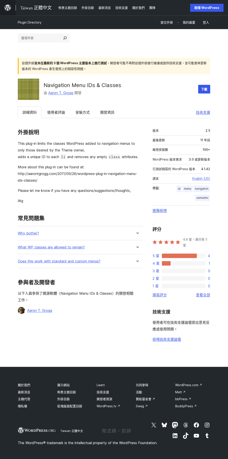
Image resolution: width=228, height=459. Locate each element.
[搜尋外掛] (65, 38)
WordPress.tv (108, 406)
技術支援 (203, 112)
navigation (201, 188)
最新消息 (24, 392)
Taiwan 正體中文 (71, 431)
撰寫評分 (160, 295)
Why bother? (28, 233)
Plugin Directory (29, 22)
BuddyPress (186, 406)
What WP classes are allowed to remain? (51, 247)
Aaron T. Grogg (60, 93)
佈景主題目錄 (66, 392)
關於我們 (24, 385)
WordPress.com (188, 385)
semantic (202, 197)
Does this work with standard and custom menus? (59, 261)
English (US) (201, 178)
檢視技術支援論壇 (167, 339)
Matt (180, 392)
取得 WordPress (206, 8)
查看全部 (203, 295)
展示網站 (63, 385)
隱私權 (22, 406)
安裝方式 (82, 112)
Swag (142, 406)
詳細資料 (29, 112)
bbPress (183, 399)
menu (187, 188)
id (179, 188)
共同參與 (142, 385)
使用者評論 (56, 112)
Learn (101, 385)
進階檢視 (160, 210)
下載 (204, 89)
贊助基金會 (145, 399)
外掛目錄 (63, 399)
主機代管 (24, 399)
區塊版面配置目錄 (69, 406)
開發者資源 (104, 399)
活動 (139, 392)
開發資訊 (107, 112)
